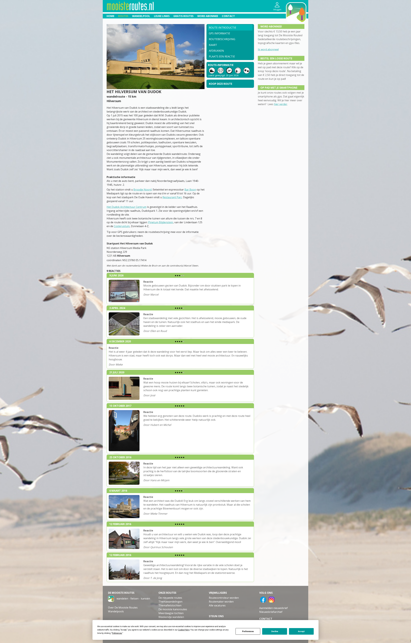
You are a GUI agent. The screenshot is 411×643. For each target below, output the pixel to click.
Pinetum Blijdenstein (160, 222)
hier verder (280, 104)
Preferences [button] (117, 633)
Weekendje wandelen (171, 617)
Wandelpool (141, 16)
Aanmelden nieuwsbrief (273, 608)
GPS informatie (219, 33)
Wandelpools (116, 611)
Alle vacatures (217, 605)
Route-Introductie (222, 27)
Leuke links (162, 16)
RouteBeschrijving (222, 39)
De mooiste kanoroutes (172, 609)
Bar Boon (190, 189)
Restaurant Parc (172, 197)
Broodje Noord (142, 189)
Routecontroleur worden (224, 598)
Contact (228, 16)
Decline (274, 631)
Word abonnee (207, 16)
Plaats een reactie (222, 56)
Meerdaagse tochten (171, 613)
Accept (301, 631)
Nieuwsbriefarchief (270, 612)
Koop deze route (220, 84)
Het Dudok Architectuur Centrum (126, 207)
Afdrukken (216, 50)
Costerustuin (122, 226)
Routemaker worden (221, 601)
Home (110, 16)
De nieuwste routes (170, 598)
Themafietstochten (169, 605)
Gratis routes (183, 16)
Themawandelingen (170, 601)
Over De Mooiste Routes (123, 607)
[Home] (111, 598)
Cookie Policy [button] (183, 630)
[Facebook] (263, 599)
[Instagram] (271, 599)
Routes (123, 16)
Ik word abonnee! (268, 49)
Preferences (248, 631)
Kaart (213, 45)
